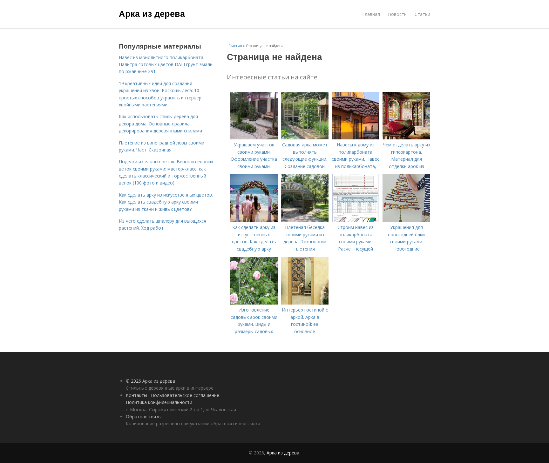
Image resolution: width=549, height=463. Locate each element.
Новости (397, 14)
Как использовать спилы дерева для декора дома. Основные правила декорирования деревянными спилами (160, 123)
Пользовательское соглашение (185, 395)
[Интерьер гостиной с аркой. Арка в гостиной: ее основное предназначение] (305, 303)
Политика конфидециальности (159, 402)
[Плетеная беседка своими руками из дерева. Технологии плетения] (305, 220)
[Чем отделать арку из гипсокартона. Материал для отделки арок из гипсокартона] (406, 138)
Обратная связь (143, 416)
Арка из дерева (152, 13)
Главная (371, 14)
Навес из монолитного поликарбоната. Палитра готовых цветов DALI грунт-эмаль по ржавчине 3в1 (166, 64)
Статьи (422, 14)
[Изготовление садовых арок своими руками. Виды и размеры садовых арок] (254, 303)
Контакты (136, 395)
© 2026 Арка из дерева (150, 381)
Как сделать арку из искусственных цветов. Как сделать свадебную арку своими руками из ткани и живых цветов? (166, 202)
